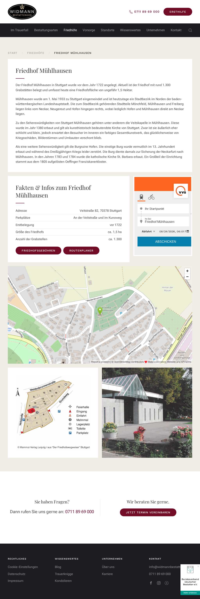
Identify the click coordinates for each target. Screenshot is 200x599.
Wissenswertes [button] (130, 30)
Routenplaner (81, 250)
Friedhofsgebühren (38, 250)
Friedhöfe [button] (70, 30)
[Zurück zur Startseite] (22, 12)
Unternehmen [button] (155, 30)
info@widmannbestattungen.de (171, 567)
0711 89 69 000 (79, 511)
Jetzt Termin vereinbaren (148, 512)
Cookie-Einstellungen (23, 567)
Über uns (108, 567)
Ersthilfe (178, 11)
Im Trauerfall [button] (19, 30)
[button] (190, 30)
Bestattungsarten (46, 30)
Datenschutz (16, 574)
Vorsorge (89, 30)
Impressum (15, 581)
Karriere (107, 574)
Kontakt (176, 30)
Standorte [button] (107, 30)
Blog (58, 567)
